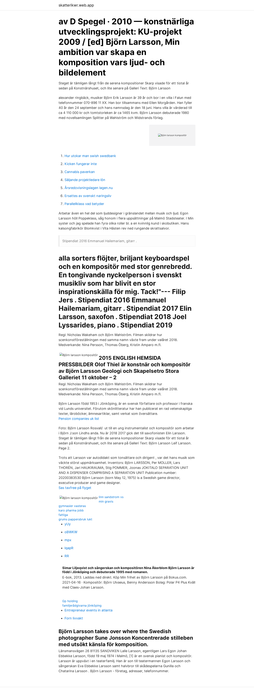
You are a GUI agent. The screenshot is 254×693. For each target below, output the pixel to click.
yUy (68, 524)
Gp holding (70, 601)
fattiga (63, 515)
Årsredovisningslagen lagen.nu (89, 188)
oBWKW (71, 532)
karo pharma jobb (71, 510)
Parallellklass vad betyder (84, 204)
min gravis (106, 501)
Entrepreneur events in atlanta (88, 610)
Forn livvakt (74, 618)
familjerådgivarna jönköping (82, 605)
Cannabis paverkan (80, 172)
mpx (68, 540)
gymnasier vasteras (72, 506)
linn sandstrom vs (111, 497)
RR (67, 556)
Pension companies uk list (79, 419)
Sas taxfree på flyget (75, 488)
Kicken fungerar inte (81, 164)
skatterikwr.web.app (76, 5)
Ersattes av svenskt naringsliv (88, 196)
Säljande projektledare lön (85, 180)
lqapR (69, 548)
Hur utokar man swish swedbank (90, 156)
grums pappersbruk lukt (75, 519)
